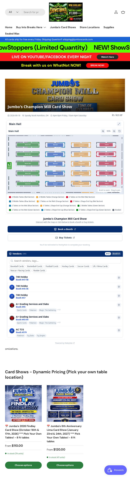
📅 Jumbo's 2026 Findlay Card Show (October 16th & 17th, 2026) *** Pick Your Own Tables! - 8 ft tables (23, 431)
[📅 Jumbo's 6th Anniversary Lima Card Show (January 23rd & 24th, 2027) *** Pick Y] (65, 403)
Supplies (109, 27)
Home (8, 27)
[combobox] (25, 12)
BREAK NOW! (97, 65)
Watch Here (107, 56)
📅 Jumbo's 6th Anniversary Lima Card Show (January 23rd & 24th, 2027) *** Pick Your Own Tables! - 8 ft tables (64, 433)
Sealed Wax (12, 33)
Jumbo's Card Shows (63, 27)
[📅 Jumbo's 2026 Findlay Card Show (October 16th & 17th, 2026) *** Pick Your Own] (23, 403)
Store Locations (90, 27)
